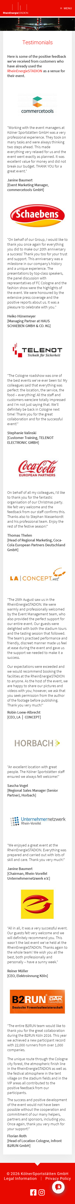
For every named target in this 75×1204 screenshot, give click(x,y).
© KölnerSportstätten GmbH (38, 1173)
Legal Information (20, 1178)
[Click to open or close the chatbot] (58, 1187)
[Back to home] (15, 8)
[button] (66, 8)
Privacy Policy (58, 1178)
